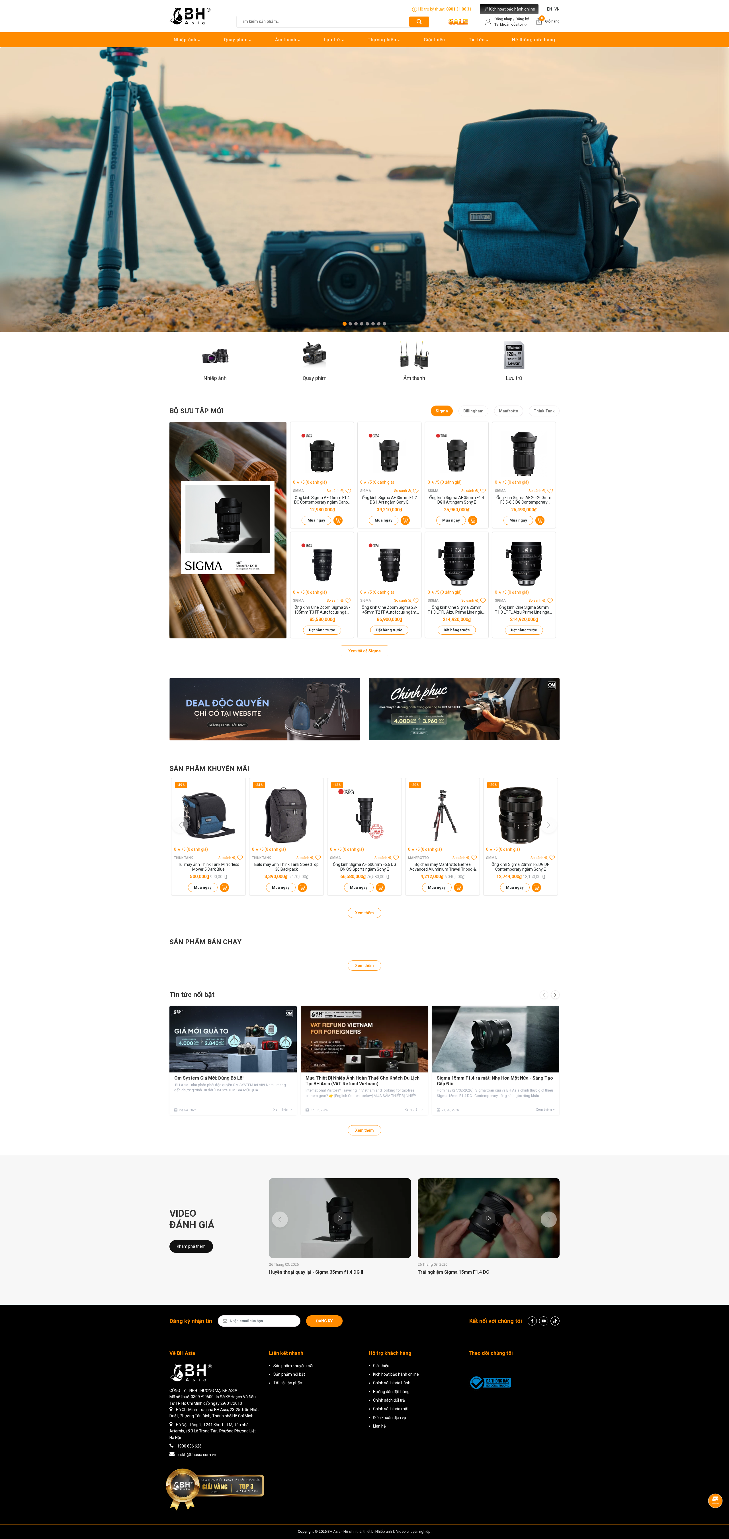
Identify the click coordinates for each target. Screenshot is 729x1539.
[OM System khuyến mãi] (464, 709)
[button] (344, 324)
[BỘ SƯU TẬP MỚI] (227, 530)
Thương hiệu (383, 39)
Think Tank (544, 411)
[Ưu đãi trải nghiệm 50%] (264, 709)
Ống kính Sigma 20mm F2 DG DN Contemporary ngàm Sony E (521, 867)
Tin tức (477, 39)
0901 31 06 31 (459, 9)
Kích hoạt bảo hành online (512, 9)
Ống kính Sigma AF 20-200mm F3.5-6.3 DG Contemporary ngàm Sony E (523, 500)
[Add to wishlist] (348, 491)
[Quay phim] (314, 355)
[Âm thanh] (414, 355)
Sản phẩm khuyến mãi (293, 1365)
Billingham (473, 411)
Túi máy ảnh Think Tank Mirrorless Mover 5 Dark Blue (208, 867)
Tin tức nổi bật (191, 995)
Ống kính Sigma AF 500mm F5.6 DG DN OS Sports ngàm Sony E (364, 867)
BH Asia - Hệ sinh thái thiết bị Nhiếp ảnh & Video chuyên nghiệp (379, 1531)
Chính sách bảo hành (391, 1383)
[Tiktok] (555, 1321)
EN (549, 9)
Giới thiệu (434, 39)
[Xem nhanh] (322, 454)
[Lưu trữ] (514, 355)
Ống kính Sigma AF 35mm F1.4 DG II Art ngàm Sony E (456, 500)
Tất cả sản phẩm (288, 1383)
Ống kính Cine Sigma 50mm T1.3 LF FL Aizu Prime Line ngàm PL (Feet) (524, 610)
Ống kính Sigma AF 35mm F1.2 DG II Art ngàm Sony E (389, 500)
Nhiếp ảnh (186, 39)
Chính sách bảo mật (391, 1408)
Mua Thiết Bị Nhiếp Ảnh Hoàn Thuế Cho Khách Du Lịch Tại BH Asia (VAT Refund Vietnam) (362, 1080)
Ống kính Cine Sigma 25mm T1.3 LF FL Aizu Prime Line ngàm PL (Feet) (457, 610)
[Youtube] (543, 1321)
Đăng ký (324, 1321)
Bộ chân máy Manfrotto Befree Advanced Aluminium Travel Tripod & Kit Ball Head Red (442, 867)
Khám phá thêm (191, 1246)
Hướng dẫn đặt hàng (391, 1391)
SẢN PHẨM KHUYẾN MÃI (209, 769)
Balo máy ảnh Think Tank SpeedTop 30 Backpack (286, 867)
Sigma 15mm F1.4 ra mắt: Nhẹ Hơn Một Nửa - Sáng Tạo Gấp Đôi (495, 1080)
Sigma (442, 411)
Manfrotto (508, 411)
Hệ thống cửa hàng (533, 39)
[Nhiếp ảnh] (215, 355)
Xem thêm (364, 913)
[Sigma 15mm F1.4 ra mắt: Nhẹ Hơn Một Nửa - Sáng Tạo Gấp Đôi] (495, 1039)
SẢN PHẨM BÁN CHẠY (205, 942)
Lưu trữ (333, 39)
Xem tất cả (364, 651)
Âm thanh (286, 39)
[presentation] (544, 994)
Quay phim (236, 39)
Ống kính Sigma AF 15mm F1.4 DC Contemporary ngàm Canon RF (322, 500)
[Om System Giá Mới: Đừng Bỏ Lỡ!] (233, 1039)
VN (557, 9)
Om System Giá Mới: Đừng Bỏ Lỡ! (208, 1078)
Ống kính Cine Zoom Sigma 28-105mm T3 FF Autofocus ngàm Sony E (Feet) (322, 610)
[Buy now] (338, 520)
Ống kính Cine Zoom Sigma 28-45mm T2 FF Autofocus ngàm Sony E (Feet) (389, 610)
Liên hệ (379, 1426)
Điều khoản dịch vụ (389, 1417)
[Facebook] (532, 1321)
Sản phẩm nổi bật (289, 1374)
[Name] (419, 22)
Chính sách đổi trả (389, 1400)
